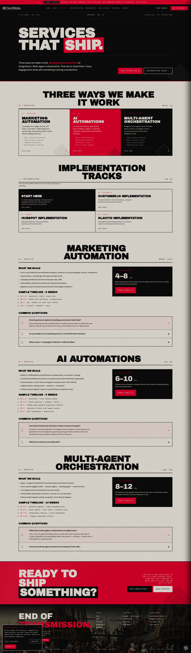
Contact (125, 8)
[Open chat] (186, 648)
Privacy (98, 649)
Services (63, 8)
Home (48, 8)
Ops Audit (126, 622)
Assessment (127, 624)
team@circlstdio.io (157, 619)
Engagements (91, 8)
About (55, 8)
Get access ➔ (142, 2)
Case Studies (104, 8)
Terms (105, 649)
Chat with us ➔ (155, 624)
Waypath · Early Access (131, 616)
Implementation (76, 8)
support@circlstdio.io (158, 616)
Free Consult (162, 8)
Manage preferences (11, 641)
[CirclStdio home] (12, 8)
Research (116, 8)
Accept (10, 646)
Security (112, 649)
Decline (35, 641)
